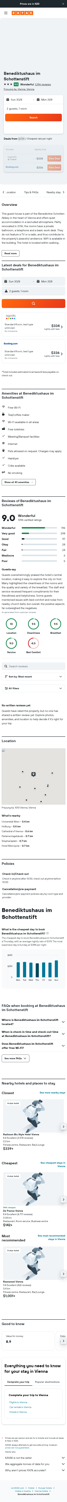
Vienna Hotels (41, 1491)
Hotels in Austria (23, 1491)
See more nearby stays (52, 1092)
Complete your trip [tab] (18, 1381)
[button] (63, 4)
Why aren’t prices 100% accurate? (25, 1470)
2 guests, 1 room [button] (17, 108)
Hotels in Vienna (18, 1412)
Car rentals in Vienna (20, 1407)
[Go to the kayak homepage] (22, 13)
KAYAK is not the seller (18, 1457)
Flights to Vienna (18, 1402)
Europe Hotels (45, 1488)
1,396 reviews (43, 84)
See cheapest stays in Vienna (53, 1164)
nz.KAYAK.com (17, 1488)
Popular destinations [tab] (47, 1381)
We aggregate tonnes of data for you (27, 1464)
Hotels (31, 1488)
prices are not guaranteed (17, 1447)
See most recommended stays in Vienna (51, 1237)
